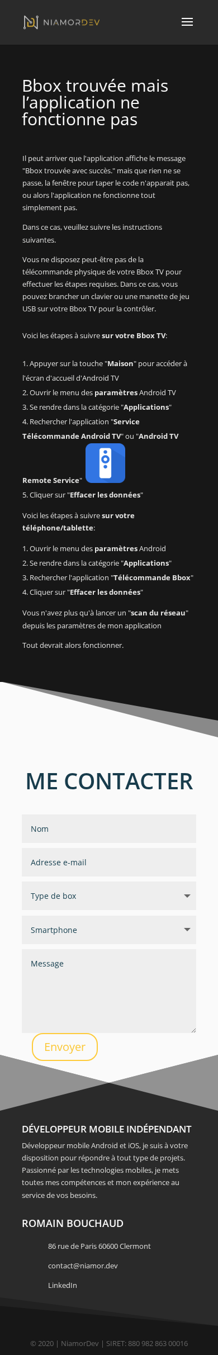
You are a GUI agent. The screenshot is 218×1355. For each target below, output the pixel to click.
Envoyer (65, 1046)
